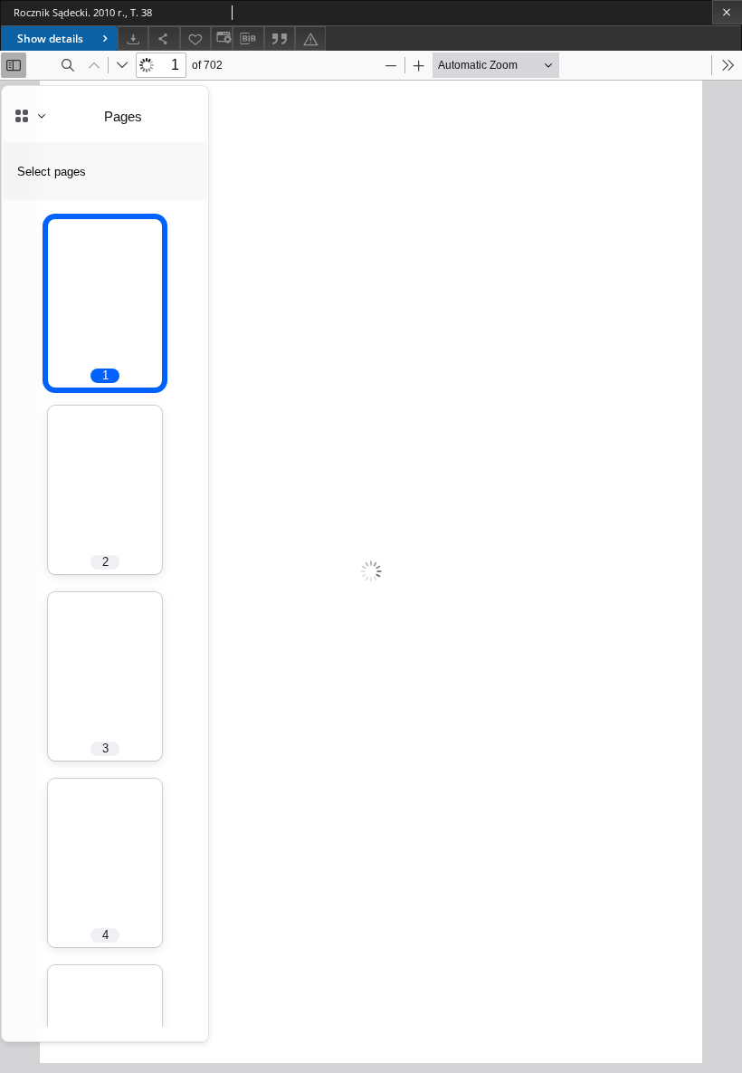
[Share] (163, 38)
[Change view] (222, 38)
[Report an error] (310, 38)
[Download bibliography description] (248, 39)
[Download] (133, 38)
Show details (50, 38)
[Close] (727, 12)
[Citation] (279, 38)
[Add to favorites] (195, 38)
